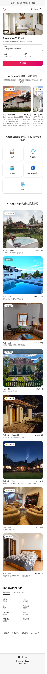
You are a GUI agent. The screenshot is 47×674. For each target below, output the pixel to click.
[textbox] (12, 56)
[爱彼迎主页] (4, 9)
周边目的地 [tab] (6, 592)
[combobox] (22, 48)
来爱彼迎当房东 (35, 9)
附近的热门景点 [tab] (19, 592)
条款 (25, 663)
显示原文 (32, 3)
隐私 (20, 663)
